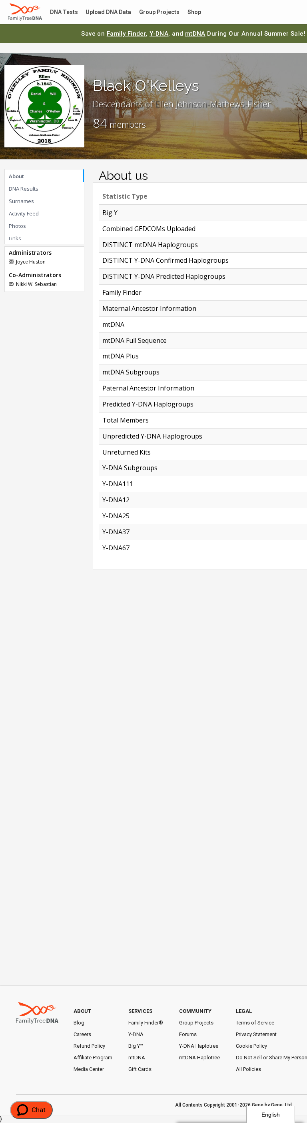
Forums (188, 1034)
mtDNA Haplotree (199, 1057)
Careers (82, 1034)
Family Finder (126, 33)
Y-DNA (159, 33)
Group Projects (150, 12)
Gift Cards (140, 1069)
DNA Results (23, 188)
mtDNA (195, 33)
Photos (17, 225)
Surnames (21, 201)
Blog (79, 1022)
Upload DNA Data (102, 12)
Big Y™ (135, 1046)
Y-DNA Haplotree (198, 1046)
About (16, 176)
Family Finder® (145, 1022)
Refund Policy (89, 1046)
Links (15, 238)
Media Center (89, 1069)
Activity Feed (24, 213)
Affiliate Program (93, 1057)
